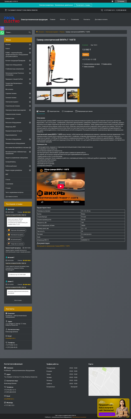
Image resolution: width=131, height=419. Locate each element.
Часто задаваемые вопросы (14, 192)
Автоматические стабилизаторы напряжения (16, 152)
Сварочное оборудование (14, 65)
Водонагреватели (11, 135)
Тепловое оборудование (13, 139)
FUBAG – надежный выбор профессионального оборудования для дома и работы (17, 54)
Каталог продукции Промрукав (15, 60)
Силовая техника (11, 97)
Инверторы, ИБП (11, 126)
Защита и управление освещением (17, 157)
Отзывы (8, 188)
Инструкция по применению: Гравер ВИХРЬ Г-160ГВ (53, 246)
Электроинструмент (52, 32)
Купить (85, 54)
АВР (7, 174)
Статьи (8, 179)
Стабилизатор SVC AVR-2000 (17, 274)
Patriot (8, 48)
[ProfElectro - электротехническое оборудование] (11, 20)
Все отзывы (18, 300)
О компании (75, 19)
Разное (62, 32)
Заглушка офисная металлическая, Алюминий (18, 292)
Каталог (62, 19)
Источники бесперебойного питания (17, 147)
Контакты (87, 19)
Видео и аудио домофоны (14, 170)
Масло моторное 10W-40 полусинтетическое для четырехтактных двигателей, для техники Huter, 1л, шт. (18, 221)
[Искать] (29, 32)
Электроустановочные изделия (16, 110)
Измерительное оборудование (15, 143)
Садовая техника (11, 93)
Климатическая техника (13, 114)
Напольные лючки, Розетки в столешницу (15, 74)
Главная (52, 19)
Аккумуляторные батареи (14, 131)
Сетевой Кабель (11, 162)
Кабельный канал (11, 166)
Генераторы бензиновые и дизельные (14, 84)
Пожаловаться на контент (79, 417)
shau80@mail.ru (10, 338)
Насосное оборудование (13, 122)
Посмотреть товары (83, 5)
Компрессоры (10, 118)
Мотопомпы (9, 89)
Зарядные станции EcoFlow (14, 79)
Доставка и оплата (101, 19)
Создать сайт (8, 1)
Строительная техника (13, 106)
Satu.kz (74, 415)
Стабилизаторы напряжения (15, 69)
